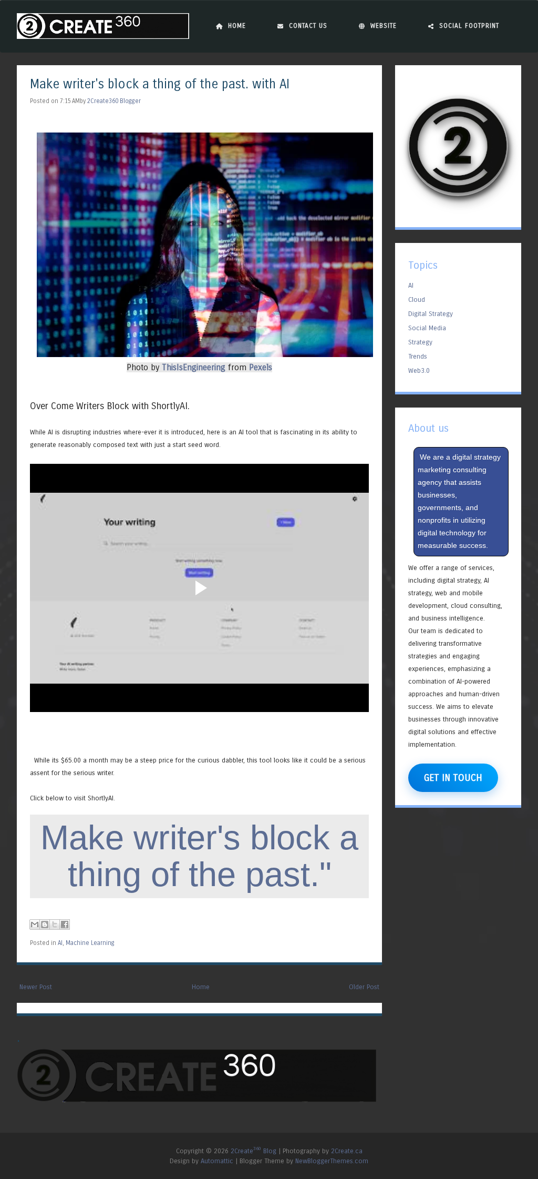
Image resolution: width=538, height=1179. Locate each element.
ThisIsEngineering (193, 367)
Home (237, 25)
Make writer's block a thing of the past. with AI (159, 84)
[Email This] (34, 924)
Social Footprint (469, 25)
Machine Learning (90, 943)
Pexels (260, 367)
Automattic (217, 1161)
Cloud (416, 299)
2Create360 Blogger (114, 101)
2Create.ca (347, 1151)
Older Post (364, 987)
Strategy (420, 342)
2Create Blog (253, 1151)
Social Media (427, 328)
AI (60, 943)
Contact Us (308, 25)
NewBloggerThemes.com (331, 1161)
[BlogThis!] (44, 924)
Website (383, 25)
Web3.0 (419, 370)
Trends (417, 356)
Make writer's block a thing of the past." (199, 855)
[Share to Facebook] (64, 924)
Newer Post (35, 987)
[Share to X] (54, 924)
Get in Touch (453, 778)
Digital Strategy (430, 314)
